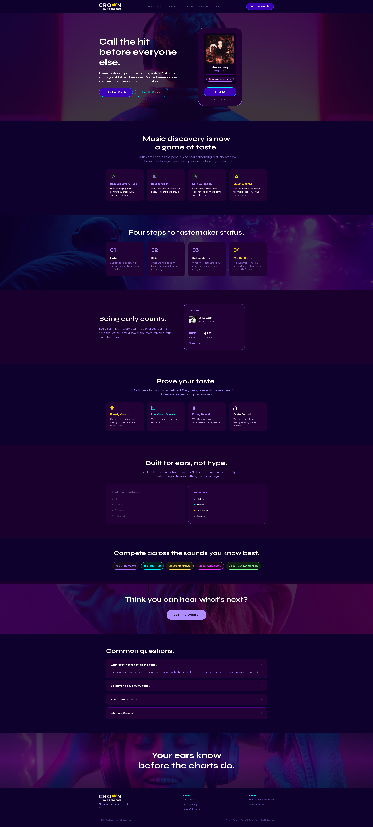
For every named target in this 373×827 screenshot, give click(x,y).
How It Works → (151, 92)
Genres (189, 6)
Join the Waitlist (260, 6)
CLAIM (220, 92)
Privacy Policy (190, 804)
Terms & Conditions (193, 809)
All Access (204, 6)
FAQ (217, 6)
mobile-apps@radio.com (261, 799)
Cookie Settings (267, 820)
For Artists (174, 6)
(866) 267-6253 (256, 804)
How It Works (155, 6)
